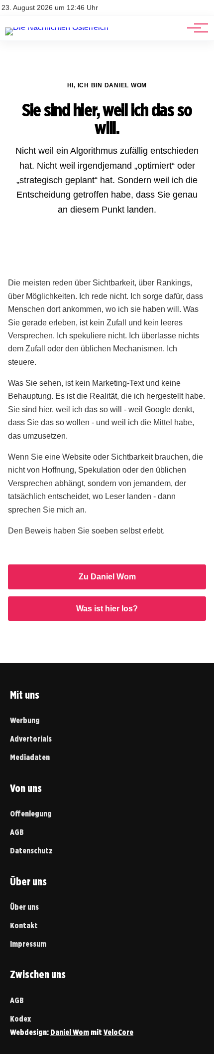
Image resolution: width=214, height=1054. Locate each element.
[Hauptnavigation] (194, 27)
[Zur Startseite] (56, 27)
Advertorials (31, 739)
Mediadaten (30, 757)
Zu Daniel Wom (107, 576)
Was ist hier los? (107, 608)
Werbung (25, 720)
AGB (17, 832)
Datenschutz (31, 850)
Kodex (20, 1019)
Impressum (28, 944)
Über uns (24, 907)
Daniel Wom (69, 1032)
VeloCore (118, 1032)
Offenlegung (31, 813)
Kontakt (24, 925)
